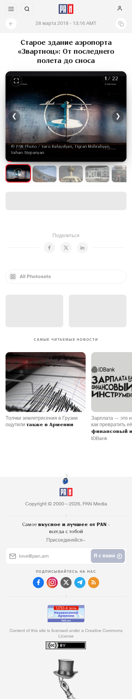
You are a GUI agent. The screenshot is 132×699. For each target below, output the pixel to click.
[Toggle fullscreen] (16, 81)
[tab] (53, 662)
